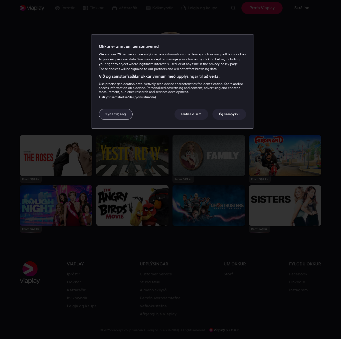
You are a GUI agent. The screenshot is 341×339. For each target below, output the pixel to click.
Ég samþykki (229, 114)
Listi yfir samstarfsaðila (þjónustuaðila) (127, 97)
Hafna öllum (191, 114)
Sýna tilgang (115, 114)
